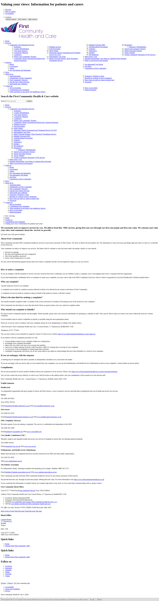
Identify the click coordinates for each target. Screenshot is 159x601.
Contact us (8, 220)
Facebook (8, 566)
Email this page (30, 511)
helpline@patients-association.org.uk (17, 472)
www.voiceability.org (34, 432)
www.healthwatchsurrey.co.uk (44, 406)
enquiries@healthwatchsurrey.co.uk (17, 406)
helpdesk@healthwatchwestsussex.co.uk (19, 417)
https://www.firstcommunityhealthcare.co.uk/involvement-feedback (94, 371)
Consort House (6, 519)
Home (7, 218)
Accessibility (9, 13)
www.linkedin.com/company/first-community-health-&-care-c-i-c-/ (34, 502)
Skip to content (10, 11)
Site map (8, 10)
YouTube (8, 574)
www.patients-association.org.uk (45, 472)
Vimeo (7, 576)
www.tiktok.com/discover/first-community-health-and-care (31, 504)
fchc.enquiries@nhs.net (27, 490)
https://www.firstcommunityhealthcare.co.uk (89, 479)
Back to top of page (7, 511)
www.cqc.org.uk (30, 446)
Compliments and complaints (15, 222)
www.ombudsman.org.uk (13, 461)
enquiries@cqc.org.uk (12, 446)
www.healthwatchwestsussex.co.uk (49, 417)
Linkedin (8, 570)
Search (3, 101)
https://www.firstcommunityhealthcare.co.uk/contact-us (76, 334)
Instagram (8, 568)
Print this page (19, 511)
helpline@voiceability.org (14, 432)
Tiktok (7, 572)
